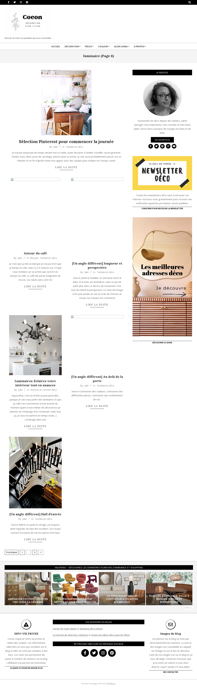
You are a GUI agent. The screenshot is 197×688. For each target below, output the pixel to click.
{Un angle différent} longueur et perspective (97, 265)
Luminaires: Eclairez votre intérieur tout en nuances (35, 383)
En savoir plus (162, 139)
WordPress (111, 683)
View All (188, 607)
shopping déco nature (91, 628)
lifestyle (34, 257)
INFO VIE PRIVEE (26, 633)
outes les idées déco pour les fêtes (111, 634)
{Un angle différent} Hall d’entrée (35, 514)
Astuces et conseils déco (43, 389)
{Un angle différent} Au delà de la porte (97, 379)
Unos (95, 683)
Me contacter (170, 672)
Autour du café (35, 253)
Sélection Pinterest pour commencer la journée (66, 141)
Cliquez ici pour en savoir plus (26, 668)
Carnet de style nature (65, 628)
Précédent (11, 552)
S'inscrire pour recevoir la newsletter (162, 208)
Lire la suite (66, 167)
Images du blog (170, 633)
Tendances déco (74, 146)
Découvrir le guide (162, 342)
